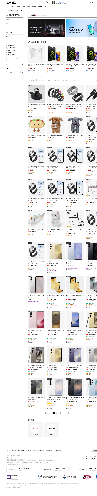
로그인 (95, 6)
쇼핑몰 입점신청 (32, 450)
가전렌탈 (40, 6)
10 (77, 413)
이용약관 (14, 450)
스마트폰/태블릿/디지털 (13, 11)
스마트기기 (9, 28)
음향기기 (8, 36)
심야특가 (28, 6)
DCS (24, 6)
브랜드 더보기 (15, 59)
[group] (46, 28)
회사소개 (8, 450)
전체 (9, 68)
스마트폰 (8, 19)
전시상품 (45, 6)
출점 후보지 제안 (49, 450)
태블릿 (7, 24)
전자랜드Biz (34, 6)
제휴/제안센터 (40, 450)
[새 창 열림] (48, 477)
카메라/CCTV (9, 32)
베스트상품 (19, 6)
